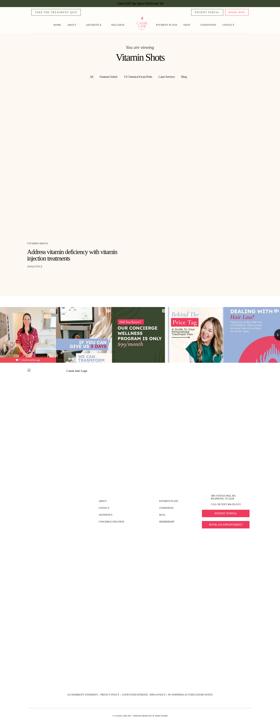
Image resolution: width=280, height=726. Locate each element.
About (71, 25)
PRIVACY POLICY (109, 694)
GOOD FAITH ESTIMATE (135, 694)
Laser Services (166, 76)
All (91, 76)
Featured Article (108, 76)
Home (57, 25)
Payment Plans (166, 25)
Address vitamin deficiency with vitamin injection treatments (72, 255)
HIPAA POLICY (158, 694)
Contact (228, 25)
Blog (184, 76)
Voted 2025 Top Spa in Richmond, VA (140, 3)
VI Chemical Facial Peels (138, 76)
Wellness (118, 25)
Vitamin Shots (37, 243)
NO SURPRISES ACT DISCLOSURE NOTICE (190, 694)
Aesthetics (94, 25)
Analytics (34, 266)
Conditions (208, 25)
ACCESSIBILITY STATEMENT (82, 694)
